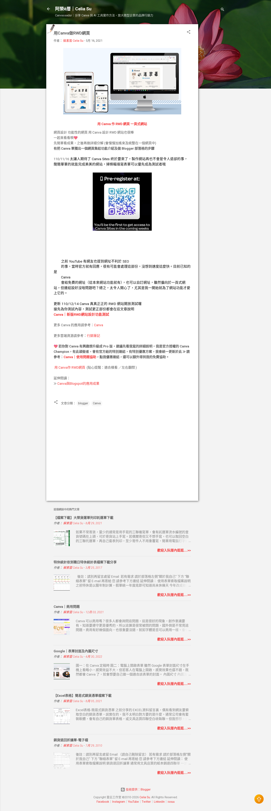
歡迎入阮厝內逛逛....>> (174, 550)
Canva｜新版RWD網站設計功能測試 (81, 315)
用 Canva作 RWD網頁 (69, 367)
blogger (83, 403)
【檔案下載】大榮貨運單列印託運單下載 (83, 518)
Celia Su (145, 797)
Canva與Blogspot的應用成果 (78, 383)
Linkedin (159, 801)
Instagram (118, 801)
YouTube (133, 801)
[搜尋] (222, 10)
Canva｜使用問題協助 (80, 357)
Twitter (146, 801)
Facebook (102, 801)
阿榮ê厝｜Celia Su (73, 8)
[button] (188, 32)
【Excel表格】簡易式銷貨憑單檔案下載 (83, 696)
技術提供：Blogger (138, 789)
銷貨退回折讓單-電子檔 (71, 740)
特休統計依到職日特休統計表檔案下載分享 (85, 562)
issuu (171, 801)
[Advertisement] (213, 79)
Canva (98, 325)
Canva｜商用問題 (67, 607)
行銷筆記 (93, 336)
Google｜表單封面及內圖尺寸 (76, 651)
